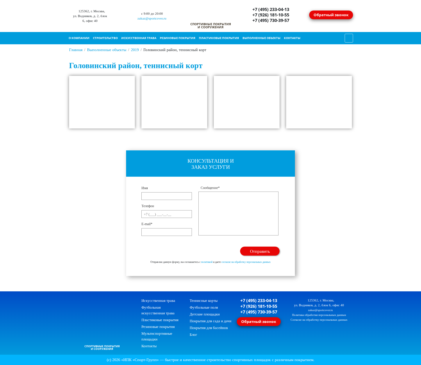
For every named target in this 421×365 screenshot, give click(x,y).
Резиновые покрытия (177, 38)
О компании (79, 38)
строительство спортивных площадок (239, 360)
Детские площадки (205, 314)
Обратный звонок (331, 14)
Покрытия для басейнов (209, 328)
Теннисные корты (204, 301)
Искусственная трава (138, 38)
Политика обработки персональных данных (319, 315)
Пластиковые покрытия (219, 38)
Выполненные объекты (261, 38)
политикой (206, 262)
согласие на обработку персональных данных (246, 262)
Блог (193, 335)
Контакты (292, 38)
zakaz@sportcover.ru (151, 18)
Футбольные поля (204, 307)
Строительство (105, 38)
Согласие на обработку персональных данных (319, 319)
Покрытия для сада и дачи (210, 321)
